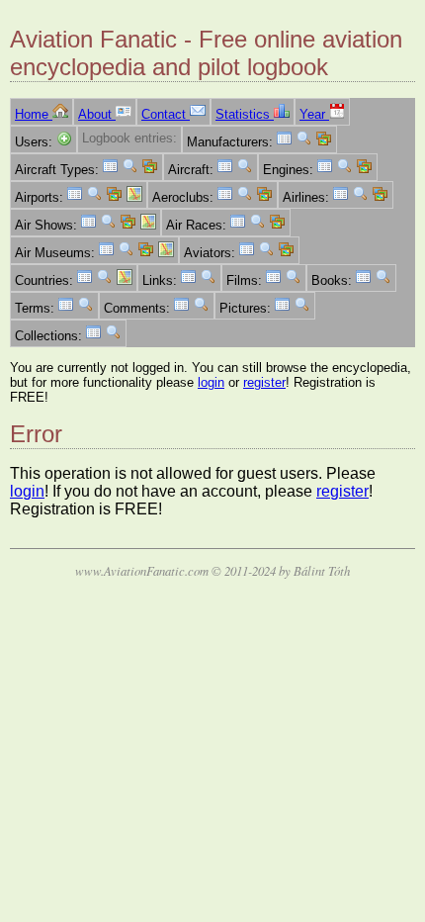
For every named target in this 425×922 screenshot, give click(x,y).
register (264, 382)
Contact (165, 114)
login (211, 382)
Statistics (244, 114)
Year (314, 114)
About (97, 114)
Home (33, 114)
